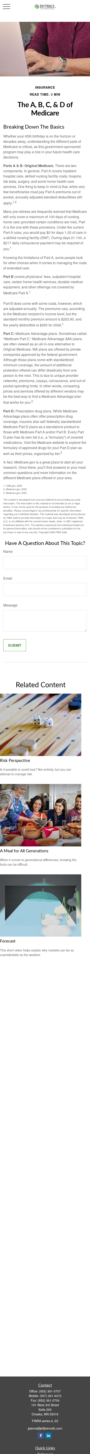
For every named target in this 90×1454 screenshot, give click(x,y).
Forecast (8, 941)
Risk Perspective (15, 761)
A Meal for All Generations (24, 851)
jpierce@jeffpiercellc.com (45, 1428)
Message (10, 605)
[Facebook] (41, 1435)
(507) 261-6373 (50, 1396)
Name (8, 551)
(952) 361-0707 (50, 1391)
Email (7, 578)
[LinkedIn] (48, 1435)
